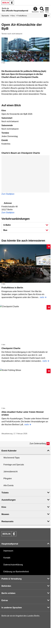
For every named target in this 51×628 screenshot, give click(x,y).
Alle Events (8, 485)
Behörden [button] (6, 586)
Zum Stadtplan (7, 194)
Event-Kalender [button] (9, 451)
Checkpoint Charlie (10, 348)
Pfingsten (7, 478)
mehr (42, 297)
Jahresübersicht (10, 472)
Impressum (8, 551)
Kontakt (6, 558)
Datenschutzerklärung (13, 565)
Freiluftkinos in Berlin (12, 287)
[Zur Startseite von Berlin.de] (8, 536)
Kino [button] (3, 507)
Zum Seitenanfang (38, 443)
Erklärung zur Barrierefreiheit (16, 572)
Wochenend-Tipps (11, 458)
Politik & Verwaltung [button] (11, 579)
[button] (47, 15)
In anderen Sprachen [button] (11, 607)
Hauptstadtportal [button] (9, 544)
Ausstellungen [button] (8, 500)
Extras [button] (4, 600)
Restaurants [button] (7, 521)
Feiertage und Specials (13, 465)
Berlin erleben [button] (8, 593)
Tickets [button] (5, 492)
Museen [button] (5, 514)
